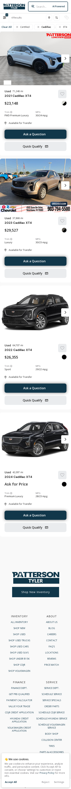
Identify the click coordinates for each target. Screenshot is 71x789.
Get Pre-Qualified (19, 694)
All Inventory (19, 622)
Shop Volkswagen (19, 671)
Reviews (51, 658)
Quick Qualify (33, 146)
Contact (51, 640)
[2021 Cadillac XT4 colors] (64, 103)
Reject (45, 782)
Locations (51, 652)
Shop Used (19, 634)
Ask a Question (34, 134)
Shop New (19, 628)
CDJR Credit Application (19, 712)
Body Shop (51, 733)
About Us (52, 622)
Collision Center (51, 740)
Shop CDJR (19, 664)
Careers (51, 634)
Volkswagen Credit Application (19, 729)
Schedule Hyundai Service (51, 718)
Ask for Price (16, 484)
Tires (52, 746)
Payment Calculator (19, 700)
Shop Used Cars (19, 646)
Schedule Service (52, 694)
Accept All (11, 782)
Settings (59, 782)
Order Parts (51, 706)
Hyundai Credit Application (19, 720)
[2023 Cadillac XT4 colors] (64, 230)
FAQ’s (52, 646)
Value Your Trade (19, 706)
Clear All (7, 27)
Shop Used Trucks (19, 640)
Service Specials (51, 700)
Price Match (51, 664)
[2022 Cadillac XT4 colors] (64, 357)
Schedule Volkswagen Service (51, 726)
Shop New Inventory (35, 592)
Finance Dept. (19, 688)
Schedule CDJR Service (52, 712)
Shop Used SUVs (19, 652)
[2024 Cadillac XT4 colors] (64, 484)
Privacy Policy (47, 773)
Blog (51, 628)
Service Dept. (51, 688)
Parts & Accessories (52, 752)
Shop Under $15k (19, 658)
